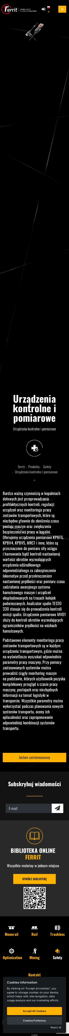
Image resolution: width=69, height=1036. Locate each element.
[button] (50, 9)
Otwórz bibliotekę (34, 879)
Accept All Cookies (34, 1011)
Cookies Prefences (34, 1020)
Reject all (56, 1027)
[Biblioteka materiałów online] (35, 898)
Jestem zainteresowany (34, 757)
